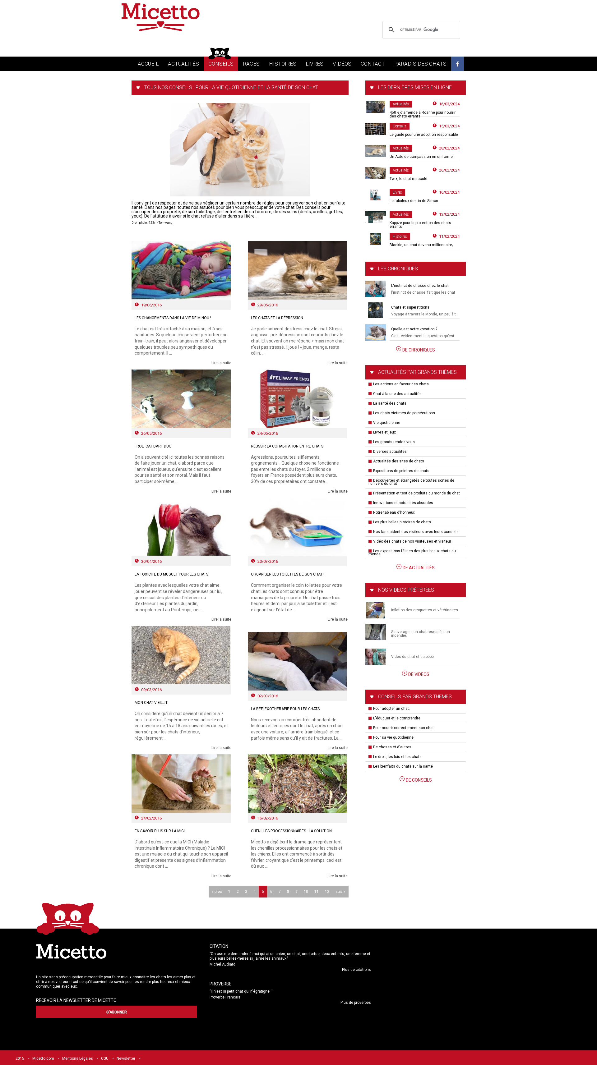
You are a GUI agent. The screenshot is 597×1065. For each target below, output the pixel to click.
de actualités (419, 567)
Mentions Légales (77, 1058)
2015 (20, 1058)
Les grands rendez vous (394, 442)
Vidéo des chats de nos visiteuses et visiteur (412, 541)
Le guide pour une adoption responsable (424, 134)
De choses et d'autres (392, 747)
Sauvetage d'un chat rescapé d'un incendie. (420, 634)
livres (314, 64)
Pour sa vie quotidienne (393, 737)
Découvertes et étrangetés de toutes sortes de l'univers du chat (411, 482)
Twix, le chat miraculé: (409, 179)
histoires (282, 64)
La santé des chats (389, 403)
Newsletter (126, 1058)
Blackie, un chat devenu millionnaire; (421, 245)
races (251, 64)
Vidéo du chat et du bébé (412, 656)
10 (306, 891)
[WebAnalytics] (156, 1058)
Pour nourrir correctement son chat (403, 728)
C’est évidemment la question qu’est (422, 336)
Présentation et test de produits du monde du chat (416, 493)
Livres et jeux (384, 432)
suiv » (340, 891)
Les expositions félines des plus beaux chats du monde (412, 552)
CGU (105, 1058)
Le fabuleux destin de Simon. (414, 201)
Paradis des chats (420, 64)
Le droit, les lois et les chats (397, 757)
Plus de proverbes (355, 1002)
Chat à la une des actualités (397, 394)
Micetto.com (43, 1058)
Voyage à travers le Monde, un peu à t (423, 314)
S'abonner (116, 1012)
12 (327, 891)
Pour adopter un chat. (391, 708)
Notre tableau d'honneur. (394, 512)
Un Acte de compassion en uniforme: (422, 156)
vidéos (342, 64)
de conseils (419, 780)
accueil (148, 64)
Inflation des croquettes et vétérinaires (424, 610)
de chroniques (418, 349)
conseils (221, 64)
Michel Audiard (222, 964)
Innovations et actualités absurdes (403, 503)
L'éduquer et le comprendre (396, 718)
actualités (183, 64)
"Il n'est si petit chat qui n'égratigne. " (241, 991)
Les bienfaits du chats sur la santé (403, 766)
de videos (418, 674)
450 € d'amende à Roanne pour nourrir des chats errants (423, 114)
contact (373, 64)
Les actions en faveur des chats (401, 384)
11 (316, 891)
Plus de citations (356, 969)
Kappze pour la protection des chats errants (420, 225)
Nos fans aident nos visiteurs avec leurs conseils (416, 532)
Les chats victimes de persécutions (404, 413)
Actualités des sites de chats (398, 461)
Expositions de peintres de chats (401, 471)
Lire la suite (221, 363)
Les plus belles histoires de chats (402, 522)
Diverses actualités (390, 451)
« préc (217, 891)
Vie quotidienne (386, 422)
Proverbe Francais (225, 997)
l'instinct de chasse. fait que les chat (423, 292)
